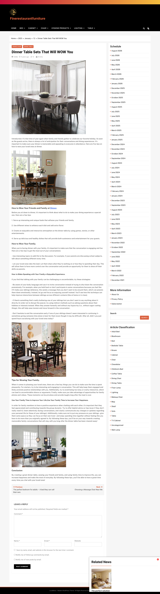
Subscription (116, 304)
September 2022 (118, 252)
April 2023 (115, 229)
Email (47, 541)
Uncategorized (117, 425)
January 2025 (116, 140)
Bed (21, 28)
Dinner (53, 208)
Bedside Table (117, 346)
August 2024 (116, 163)
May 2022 (115, 261)
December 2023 (118, 200)
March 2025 (116, 130)
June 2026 (115, 60)
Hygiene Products (60, 28)
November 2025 (118, 93)
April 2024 (115, 182)
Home (13, 28)
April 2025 (115, 126)
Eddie (16, 57)
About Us (115, 294)
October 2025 (117, 98)
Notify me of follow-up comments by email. (32, 555)
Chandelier (115, 364)
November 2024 (118, 149)
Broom (114, 350)
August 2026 (116, 51)
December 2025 (118, 88)
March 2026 (116, 74)
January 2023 (116, 238)
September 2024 (118, 158)
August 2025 (116, 107)
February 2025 (117, 135)
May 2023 (115, 224)
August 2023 (116, 210)
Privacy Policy (117, 299)
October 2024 (117, 154)
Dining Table (28, 46)
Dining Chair (17, 46)
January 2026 (116, 84)
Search (113, 313)
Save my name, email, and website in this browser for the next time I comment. (45, 550)
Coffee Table (116, 374)
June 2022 (115, 257)
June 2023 (115, 219)
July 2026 (115, 55)
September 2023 (118, 205)
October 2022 (117, 247)
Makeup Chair (117, 397)
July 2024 (115, 168)
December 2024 (118, 144)
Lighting (78, 28)
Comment (18, 514)
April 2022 (115, 266)
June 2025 (115, 116)
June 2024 (115, 172)
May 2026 (115, 65)
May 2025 (115, 121)
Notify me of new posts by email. (28, 559)
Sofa (113, 411)
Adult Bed (115, 332)
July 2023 (115, 214)
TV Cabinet (116, 420)
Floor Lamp (116, 388)
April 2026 (115, 69)
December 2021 (117, 280)
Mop (113, 402)
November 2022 (118, 243)
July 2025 (115, 112)
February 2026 (117, 79)
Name (17, 541)
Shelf (113, 406)
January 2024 (116, 196)
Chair (43, 28)
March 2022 (116, 271)
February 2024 (117, 191)
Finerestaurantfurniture (27, 18)
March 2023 (116, 233)
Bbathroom (115, 336)
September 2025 (118, 102)
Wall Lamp (115, 430)
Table (90, 28)
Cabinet (32, 28)
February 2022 (117, 275)
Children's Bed (117, 369)
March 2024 (116, 186)
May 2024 (115, 177)
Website (77, 541)
